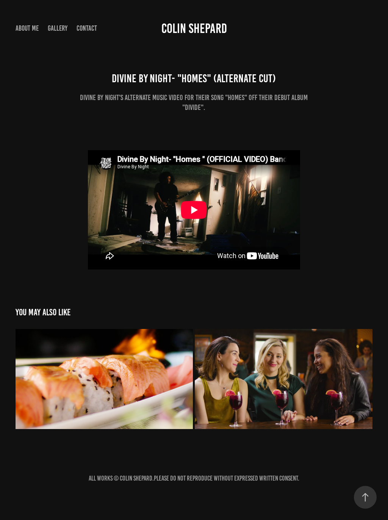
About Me (27, 28)
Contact (87, 28)
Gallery (57, 28)
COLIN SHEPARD (194, 28)
